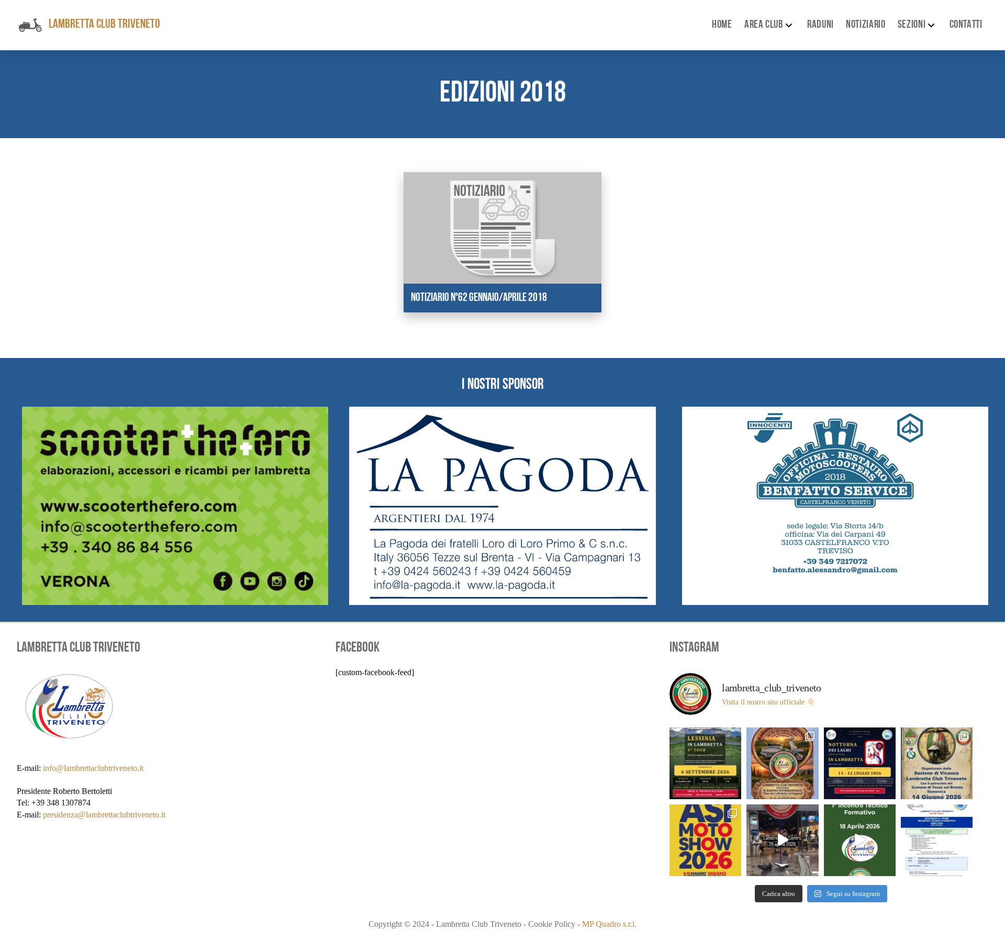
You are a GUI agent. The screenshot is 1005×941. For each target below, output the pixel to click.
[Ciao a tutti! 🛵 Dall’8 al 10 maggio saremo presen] (705, 840)
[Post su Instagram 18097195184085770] (937, 840)
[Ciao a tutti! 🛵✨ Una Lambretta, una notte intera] (860, 763)
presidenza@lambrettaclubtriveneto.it (104, 814)
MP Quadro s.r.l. (609, 924)
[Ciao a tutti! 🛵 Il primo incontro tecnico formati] (860, 840)
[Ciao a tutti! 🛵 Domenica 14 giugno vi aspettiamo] (937, 763)
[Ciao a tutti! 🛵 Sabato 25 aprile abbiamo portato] (782, 840)
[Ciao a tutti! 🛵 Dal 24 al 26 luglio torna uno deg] (782, 763)
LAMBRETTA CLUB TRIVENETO (104, 24)
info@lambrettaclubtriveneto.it (93, 768)
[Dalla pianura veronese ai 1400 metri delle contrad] (705, 763)
